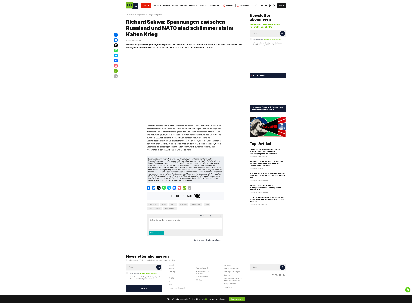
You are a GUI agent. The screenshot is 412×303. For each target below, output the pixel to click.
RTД (170, 281)
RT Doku (199, 280)
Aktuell (156, 6)
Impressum (227, 265)
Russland (183, 204)
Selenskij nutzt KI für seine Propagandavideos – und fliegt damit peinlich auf (265, 187)
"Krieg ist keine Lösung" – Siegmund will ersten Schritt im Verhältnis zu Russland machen (267, 199)
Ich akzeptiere (267, 39)
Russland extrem (202, 277)
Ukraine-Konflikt (154, 208)
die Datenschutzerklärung (272, 39)
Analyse (166, 6)
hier (206, 299)
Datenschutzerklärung (231, 268)
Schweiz (229, 6)
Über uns (227, 275)
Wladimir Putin (170, 208)
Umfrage (183, 6)
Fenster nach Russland (177, 288)
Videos (192, 6)
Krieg (164, 204)
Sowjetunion (196, 204)
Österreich (244, 6)
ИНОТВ (171, 278)
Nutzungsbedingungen (232, 272)
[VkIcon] (266, 5)
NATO (173, 204)
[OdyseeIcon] (274, 5)
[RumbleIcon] (270, 5)
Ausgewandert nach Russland (203, 272)
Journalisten (214, 6)
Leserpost (203, 6)
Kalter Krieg (152, 204)
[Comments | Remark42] (185, 228)
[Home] (132, 5)
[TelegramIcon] (262, 5)
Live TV (146, 6)
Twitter (144, 288)
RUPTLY (172, 285)
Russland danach (202, 268)
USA (207, 204)
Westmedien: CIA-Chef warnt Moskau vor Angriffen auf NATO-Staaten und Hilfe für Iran (268, 175)
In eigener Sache (230, 284)
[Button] (282, 33)
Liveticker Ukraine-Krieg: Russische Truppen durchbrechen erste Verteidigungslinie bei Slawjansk (265, 151)
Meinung (174, 6)
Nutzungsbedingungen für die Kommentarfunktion (233, 279)
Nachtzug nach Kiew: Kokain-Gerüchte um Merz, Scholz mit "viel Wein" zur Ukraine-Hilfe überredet (266, 163)
